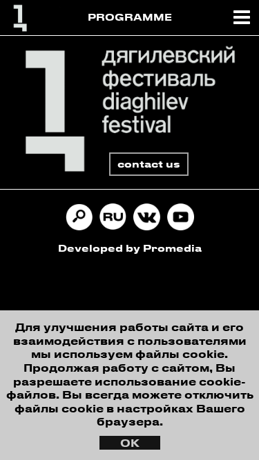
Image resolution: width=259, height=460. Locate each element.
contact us (148, 164)
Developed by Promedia (130, 248)
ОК (130, 443)
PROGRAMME (130, 17)
